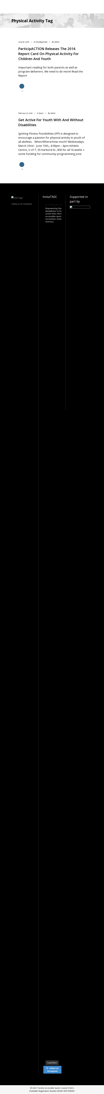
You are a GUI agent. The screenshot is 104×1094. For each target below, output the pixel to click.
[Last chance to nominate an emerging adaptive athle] (47, 550)
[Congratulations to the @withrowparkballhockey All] (47, 293)
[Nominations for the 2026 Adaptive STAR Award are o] (47, 889)
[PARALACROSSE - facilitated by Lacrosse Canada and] (57, 463)
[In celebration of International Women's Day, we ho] (57, 749)
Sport (41, 113)
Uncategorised (41, 42)
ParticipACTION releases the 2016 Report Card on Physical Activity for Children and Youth (48, 53)
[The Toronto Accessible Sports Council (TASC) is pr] (57, 302)
